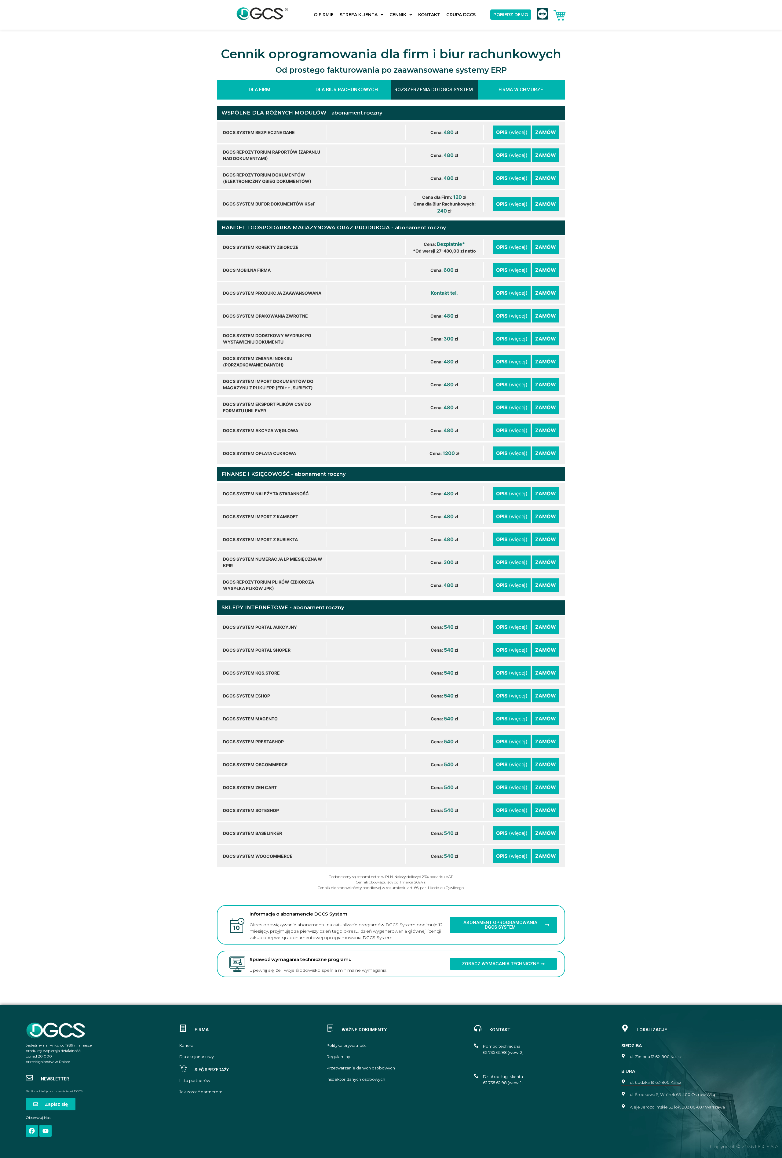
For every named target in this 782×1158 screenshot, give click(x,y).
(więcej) (512, 132)
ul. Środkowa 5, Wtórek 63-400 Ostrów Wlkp (673, 1094)
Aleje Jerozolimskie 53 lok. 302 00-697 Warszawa (677, 1107)
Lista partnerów (194, 1081)
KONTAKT (429, 14)
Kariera (186, 1045)
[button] (361, 14)
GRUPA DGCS (461, 14)
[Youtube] (45, 1131)
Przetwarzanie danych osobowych (361, 1068)
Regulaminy (338, 1057)
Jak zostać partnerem (200, 1092)
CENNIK (397, 14)
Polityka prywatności (347, 1045)
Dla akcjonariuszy (196, 1057)
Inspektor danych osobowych (356, 1079)
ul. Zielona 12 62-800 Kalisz (656, 1056)
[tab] (260, 90)
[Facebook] (32, 1131)
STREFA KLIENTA (359, 14)
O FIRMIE (324, 14)
